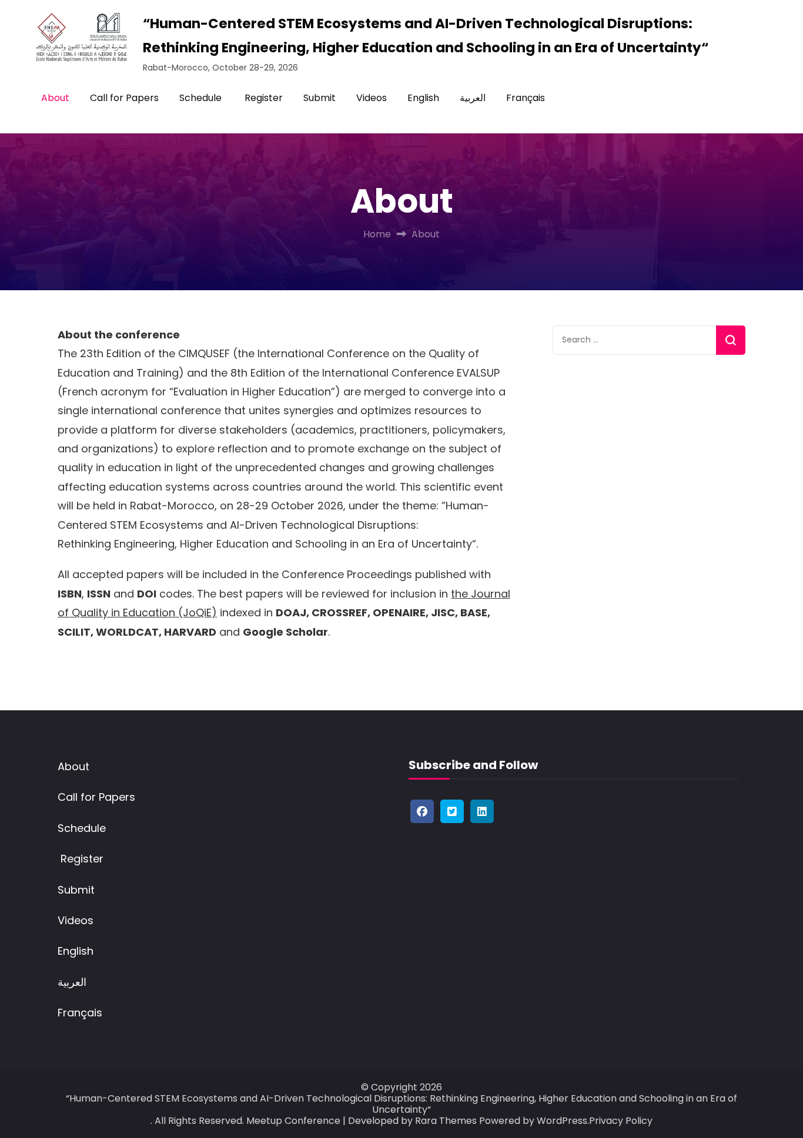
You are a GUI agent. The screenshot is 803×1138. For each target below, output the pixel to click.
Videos (371, 98)
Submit (319, 98)
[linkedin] (482, 811)
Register (262, 98)
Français (525, 98)
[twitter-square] (452, 811)
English (423, 98)
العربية (473, 98)
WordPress (562, 1120)
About (55, 98)
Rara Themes (446, 1120)
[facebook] (422, 811)
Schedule (200, 98)
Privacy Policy (621, 1120)
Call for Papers (124, 98)
